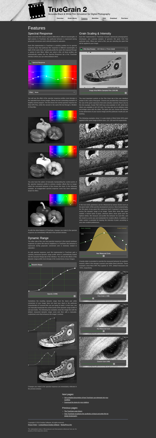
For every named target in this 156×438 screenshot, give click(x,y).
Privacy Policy (32, 425)
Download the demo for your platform (76, 402)
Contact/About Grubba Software (49, 425)
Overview (60, 18)
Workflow (95, 18)
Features (84, 18)
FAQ (104, 18)
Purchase (124, 18)
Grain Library (72, 18)
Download (113, 18)
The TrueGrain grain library (73, 411)
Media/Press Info (66, 425)
